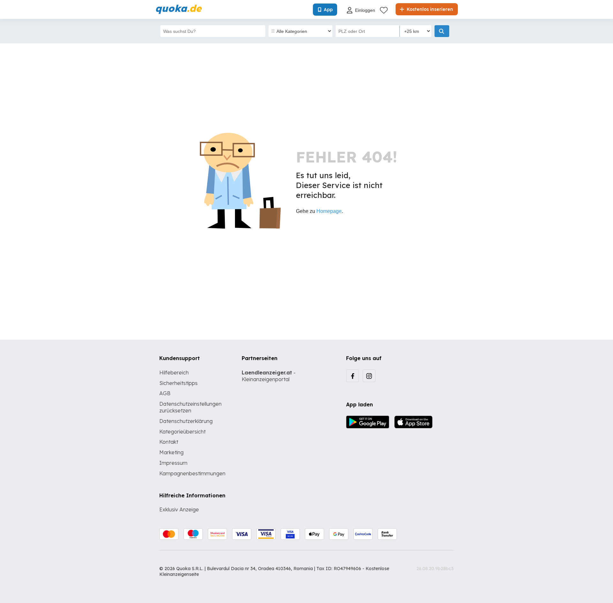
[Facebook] (352, 376)
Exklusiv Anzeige (179, 509)
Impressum (173, 463)
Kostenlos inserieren (429, 9)
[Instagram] (369, 376)
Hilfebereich (174, 372)
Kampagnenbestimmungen (192, 473)
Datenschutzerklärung (186, 421)
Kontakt (168, 442)
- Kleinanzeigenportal (269, 375)
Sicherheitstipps (178, 383)
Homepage (329, 211)
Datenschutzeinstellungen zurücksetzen (190, 407)
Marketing (171, 452)
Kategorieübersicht (182, 431)
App (328, 9)
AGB (164, 393)
